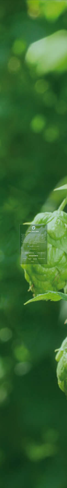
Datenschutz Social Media (35, 259)
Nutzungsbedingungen (41, 258)
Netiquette (32, 261)
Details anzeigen (33, 249)
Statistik (37, 246)
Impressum (24, 258)
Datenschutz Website (30, 259)
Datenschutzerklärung (37, 241)
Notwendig (32, 246)
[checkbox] (28, 246)
